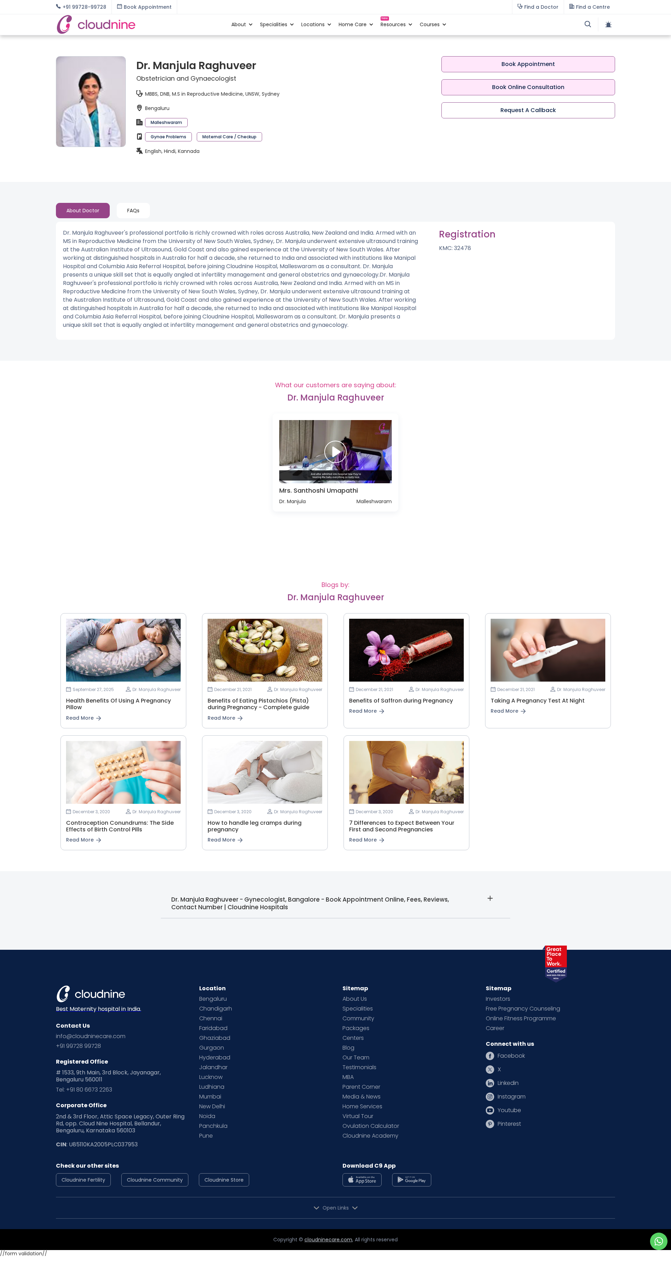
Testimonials (359, 1067)
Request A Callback (528, 110)
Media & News (361, 1097)
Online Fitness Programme (521, 1018)
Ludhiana (211, 1087)
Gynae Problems (168, 137)
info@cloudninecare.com (90, 1036)
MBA (348, 1077)
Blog (348, 1048)
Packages (355, 1028)
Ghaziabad (214, 1038)
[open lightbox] (335, 451)
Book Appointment (528, 64)
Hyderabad (214, 1058)
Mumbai (210, 1097)
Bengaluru (213, 999)
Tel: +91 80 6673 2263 (84, 1090)
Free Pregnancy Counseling (523, 1009)
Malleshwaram (166, 122)
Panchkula (213, 1126)
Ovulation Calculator (370, 1126)
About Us (354, 999)
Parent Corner (361, 1087)
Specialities (357, 1009)
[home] (140, 24)
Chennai (210, 1018)
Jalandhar (213, 1067)
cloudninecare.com (328, 1239)
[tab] (83, 210)
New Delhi (212, 1106)
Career (495, 1028)
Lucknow (211, 1077)
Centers (353, 1038)
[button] (238, 24)
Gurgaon (211, 1048)
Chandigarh (215, 1009)
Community (358, 1018)
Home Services (362, 1106)
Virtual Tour (357, 1116)
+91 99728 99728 (78, 1046)
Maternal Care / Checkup (229, 137)
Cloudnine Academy (370, 1136)
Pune (206, 1136)
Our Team (355, 1058)
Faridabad (213, 1028)
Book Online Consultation (528, 87)
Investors (498, 999)
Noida (207, 1116)
